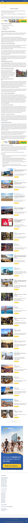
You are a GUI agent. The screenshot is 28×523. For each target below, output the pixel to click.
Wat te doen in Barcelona (4, 478)
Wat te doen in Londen (4, 482)
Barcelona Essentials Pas (4, 509)
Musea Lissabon (16, 388)
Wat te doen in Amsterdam (4, 477)
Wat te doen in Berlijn (3, 479)
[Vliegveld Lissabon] (7, 271)
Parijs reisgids (3, 499)
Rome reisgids (3, 498)
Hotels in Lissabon (17, 366)
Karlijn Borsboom (17, 320)
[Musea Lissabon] (7, 391)
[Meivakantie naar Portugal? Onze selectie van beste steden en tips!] (7, 184)
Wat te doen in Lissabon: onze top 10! (19, 233)
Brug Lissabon (16, 307)
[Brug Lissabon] (7, 310)
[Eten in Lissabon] (7, 380)
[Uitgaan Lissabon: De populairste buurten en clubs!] (7, 321)
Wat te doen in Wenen (4, 486)
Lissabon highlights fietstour (6, 125)
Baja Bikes (16, 269)
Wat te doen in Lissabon (4, 481)
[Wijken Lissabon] (7, 403)
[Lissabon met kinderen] (7, 333)
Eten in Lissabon (16, 377)
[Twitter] (11, 519)
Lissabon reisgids (3, 500)
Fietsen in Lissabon (7, 149)
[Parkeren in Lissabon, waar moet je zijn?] (7, 344)
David (16, 184)
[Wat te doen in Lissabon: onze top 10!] (7, 236)
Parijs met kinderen (3, 484)
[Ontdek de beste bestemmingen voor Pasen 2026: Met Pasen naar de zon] (7, 197)
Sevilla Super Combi (3, 508)
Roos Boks (16, 258)
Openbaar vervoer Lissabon (18, 411)
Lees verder (16, 189)
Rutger (16, 342)
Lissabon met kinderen (17, 330)
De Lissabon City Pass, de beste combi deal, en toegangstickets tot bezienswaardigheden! (19, 220)
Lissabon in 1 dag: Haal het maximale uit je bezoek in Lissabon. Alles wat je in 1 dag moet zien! (20, 281)
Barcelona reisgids (3, 497)
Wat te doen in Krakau (4, 480)
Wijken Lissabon (16, 400)
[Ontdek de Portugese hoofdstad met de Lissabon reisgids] (7, 356)
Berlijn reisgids (3, 501)
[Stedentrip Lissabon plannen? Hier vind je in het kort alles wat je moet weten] (7, 172)
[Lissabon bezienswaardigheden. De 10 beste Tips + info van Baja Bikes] (7, 210)
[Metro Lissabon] (7, 247)
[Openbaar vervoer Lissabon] (7, 414)
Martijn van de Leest (17, 389)
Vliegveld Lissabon (17, 268)
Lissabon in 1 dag (21, 152)
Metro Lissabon (16, 244)
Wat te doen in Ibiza (3, 483)
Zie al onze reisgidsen (4, 504)
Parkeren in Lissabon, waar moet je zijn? (20, 341)
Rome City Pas (3, 510)
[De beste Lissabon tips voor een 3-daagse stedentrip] (7, 297)
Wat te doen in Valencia (4, 485)
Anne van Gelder (17, 222)
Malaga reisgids (3, 502)
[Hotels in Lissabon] (7, 369)
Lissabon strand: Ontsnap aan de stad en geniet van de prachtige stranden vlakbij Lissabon (20, 256)
